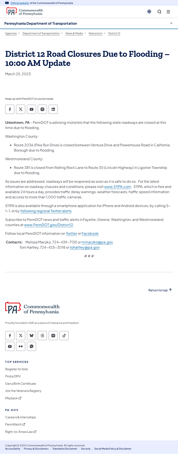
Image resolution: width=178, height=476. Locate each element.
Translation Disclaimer (64, 448)
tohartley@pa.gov (85, 247)
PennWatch (13, 424)
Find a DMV (13, 376)
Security (86, 448)
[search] (159, 12)
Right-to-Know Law (19, 432)
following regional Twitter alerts (45, 211)
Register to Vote (16, 369)
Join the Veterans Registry (23, 391)
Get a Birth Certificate (20, 383)
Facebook (90, 233)
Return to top (158, 290)
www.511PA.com (117, 186)
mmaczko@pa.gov (97, 242)
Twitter (71, 233)
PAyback (11, 398)
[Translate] (149, 11)
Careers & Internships (20, 417)
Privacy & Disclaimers (36, 448)
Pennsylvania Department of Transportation (40, 23)
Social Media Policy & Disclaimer (112, 448)
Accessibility (12, 448)
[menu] (168, 12)
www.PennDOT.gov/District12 (48, 224)
